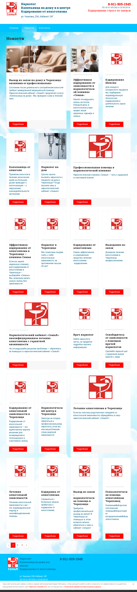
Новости (29, 27)
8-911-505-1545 (119, 4)
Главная (13, 27)
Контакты (44, 27)
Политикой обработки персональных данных (82, 587)
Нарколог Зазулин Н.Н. (38, 587)
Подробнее (18, 124)
